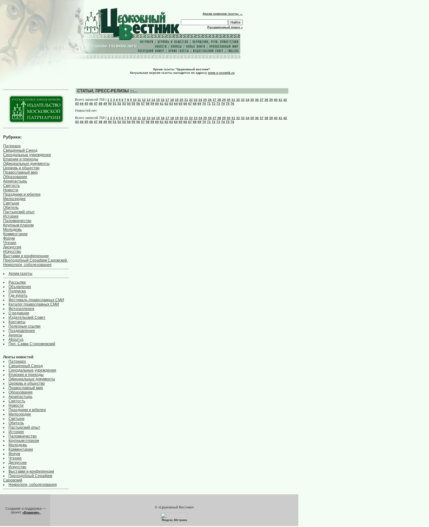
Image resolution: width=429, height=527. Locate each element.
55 (133, 103)
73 (218, 103)
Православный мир (20, 172)
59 (152, 103)
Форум (9, 238)
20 (181, 99)
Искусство (12, 251)
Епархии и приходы (20, 159)
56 (138, 103)
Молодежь (12, 229)
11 (139, 99)
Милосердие (14, 199)
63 (171, 103)
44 (82, 103)
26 (210, 99)
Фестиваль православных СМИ (36, 300)
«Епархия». (31, 512)
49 (105, 103)
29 (224, 99)
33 (243, 99)
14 (153, 99)
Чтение (9, 243)
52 (119, 103)
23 (196, 99)
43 (77, 103)
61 (162, 103)
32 (238, 99)
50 (110, 103)
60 (157, 103)
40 (276, 99)
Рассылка (17, 282)
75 (228, 103)
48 (100, 103)
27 (214, 99)
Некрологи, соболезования (27, 265)
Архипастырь (15, 181)
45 (86, 103)
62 (166, 103)
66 (185, 103)
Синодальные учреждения (27, 155)
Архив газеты (20, 273)
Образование (15, 177)
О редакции (18, 313)
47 (96, 103)
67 (190, 103)
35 (252, 99)
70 (204, 103)
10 (135, 99)
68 (195, 103)
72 (213, 103)
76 (232, 103)
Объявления (19, 287)
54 (129, 103)
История (11, 216)
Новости (10, 190)
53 (124, 103)
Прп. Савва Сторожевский (31, 344)
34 (247, 99)
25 (205, 99)
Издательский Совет (27, 317)
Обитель (11, 207)
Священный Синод (20, 150)
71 (209, 103)
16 (163, 99)
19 (177, 99)
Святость (11, 185)
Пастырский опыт (19, 212)
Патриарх (12, 146)
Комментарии (15, 234)
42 (285, 99)
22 (191, 99)
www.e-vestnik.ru (221, 72)
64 (176, 103)
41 (280, 99)
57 (143, 103)
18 (172, 99)
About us (16, 339)
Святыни (11, 203)
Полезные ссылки (24, 326)
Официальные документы (26, 163)
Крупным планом (18, 225)
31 (233, 99)
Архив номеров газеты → (223, 13)
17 (167, 99)
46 (91, 103)
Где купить (17, 295)
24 (200, 99)
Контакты (16, 322)
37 (261, 99)
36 (257, 99)
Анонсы (15, 335)
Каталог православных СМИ (33, 304)
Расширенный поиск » (225, 27)
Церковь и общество (21, 168)
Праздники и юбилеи (22, 194)
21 (186, 99)
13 (148, 99)
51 (115, 103)
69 (199, 103)
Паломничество (17, 221)
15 (158, 99)
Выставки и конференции (26, 256)
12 (144, 99)
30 (229, 99)
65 (180, 103)
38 (266, 99)
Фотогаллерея (21, 309)
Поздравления (21, 331)
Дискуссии (17, 462)
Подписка (17, 291)
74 (223, 103)
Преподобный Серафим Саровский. (35, 260)
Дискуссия (12, 247)
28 (219, 99)
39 (271, 99)
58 (147, 103)
